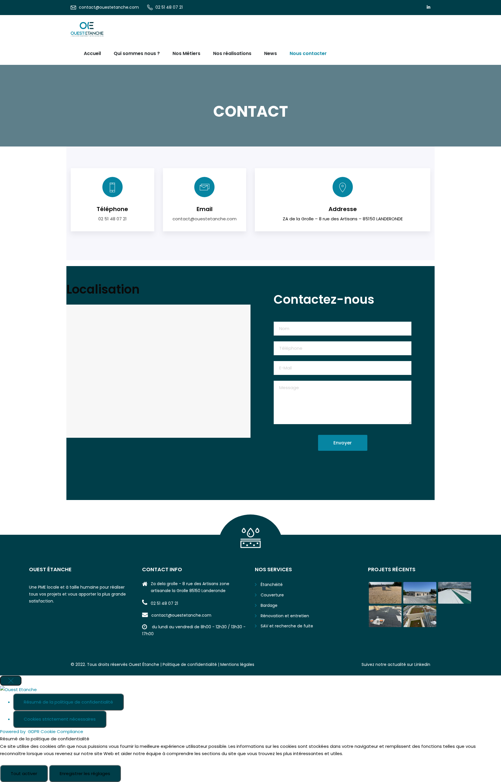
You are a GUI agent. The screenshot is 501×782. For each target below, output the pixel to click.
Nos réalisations (232, 53)
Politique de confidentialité (190, 664)
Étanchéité (272, 584)
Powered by (41, 731)
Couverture (272, 595)
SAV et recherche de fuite (287, 626)
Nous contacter (308, 53)
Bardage (269, 605)
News (270, 53)
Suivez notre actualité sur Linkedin (396, 664)
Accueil (92, 53)
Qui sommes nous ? (137, 53)
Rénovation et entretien (285, 616)
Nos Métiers (186, 53)
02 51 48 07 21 (169, 7)
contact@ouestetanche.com (109, 7)
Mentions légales (237, 664)
